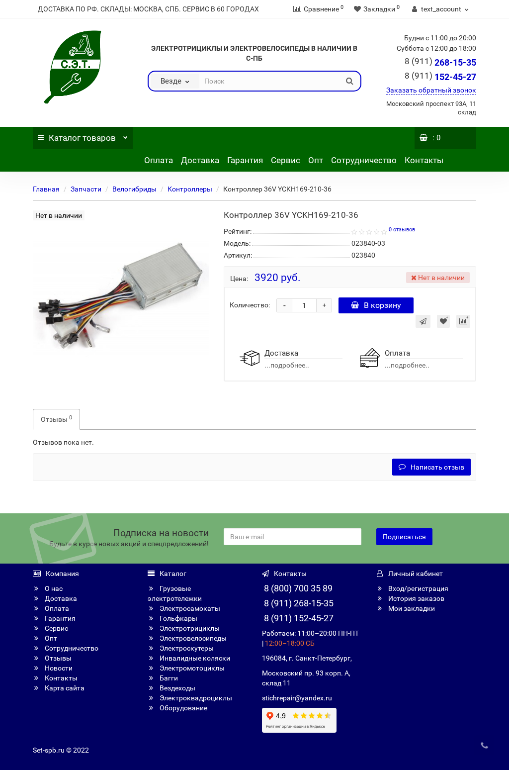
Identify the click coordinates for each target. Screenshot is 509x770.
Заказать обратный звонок (431, 90)
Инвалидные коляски (194, 658)
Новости (58, 668)
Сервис (285, 160)
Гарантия (245, 160)
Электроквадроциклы (195, 698)
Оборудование (182, 708)
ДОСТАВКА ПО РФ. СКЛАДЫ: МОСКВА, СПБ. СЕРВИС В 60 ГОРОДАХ (148, 9)
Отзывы (56, 418)
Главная (46, 189)
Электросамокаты (189, 608)
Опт (315, 160)
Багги (168, 678)
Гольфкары (177, 618)
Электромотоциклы (191, 668)
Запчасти (86, 189)
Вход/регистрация (417, 588)
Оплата (158, 160)
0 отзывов (402, 229)
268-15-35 (440, 62)
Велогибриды (134, 189)
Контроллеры (190, 189)
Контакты (424, 160)
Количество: (250, 305)
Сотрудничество (364, 160)
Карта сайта (64, 688)
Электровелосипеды (192, 638)
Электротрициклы (189, 628)
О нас (53, 588)
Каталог (82, 138)
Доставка (200, 160)
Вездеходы (176, 688)
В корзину (382, 305)
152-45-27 (440, 77)
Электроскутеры (186, 648)
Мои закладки (411, 608)
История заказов (415, 598)
